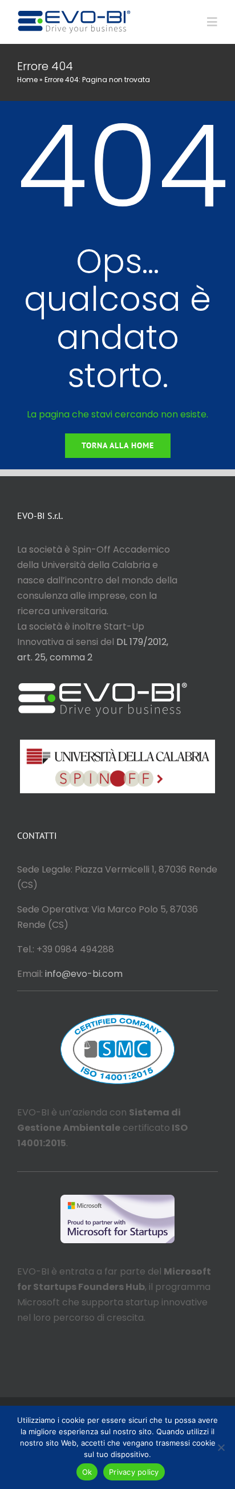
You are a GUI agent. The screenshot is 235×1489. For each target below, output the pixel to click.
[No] (220, 1447)
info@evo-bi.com (84, 973)
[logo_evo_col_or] (74, 12)
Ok (87, 1471)
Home (27, 79)
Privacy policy (134, 1471)
